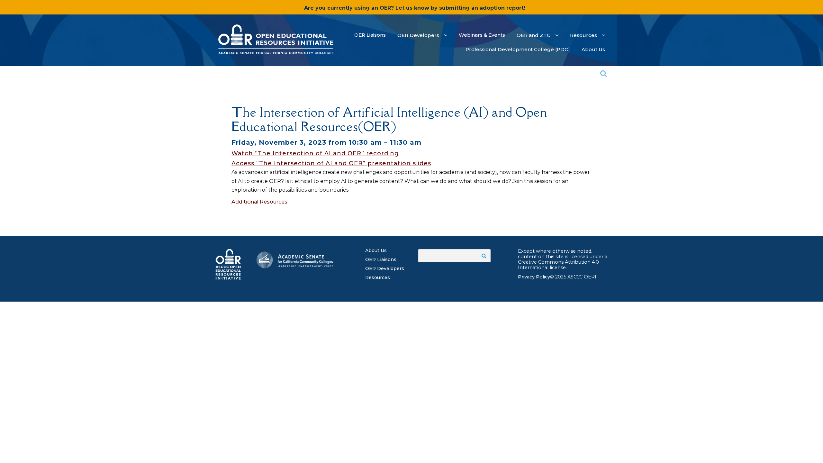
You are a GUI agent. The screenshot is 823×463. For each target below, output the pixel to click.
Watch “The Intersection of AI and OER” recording (315, 153)
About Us (376, 250)
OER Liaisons (380, 259)
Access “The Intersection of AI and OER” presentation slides (331, 163)
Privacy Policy (534, 277)
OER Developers (384, 268)
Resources (377, 277)
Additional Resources (259, 202)
